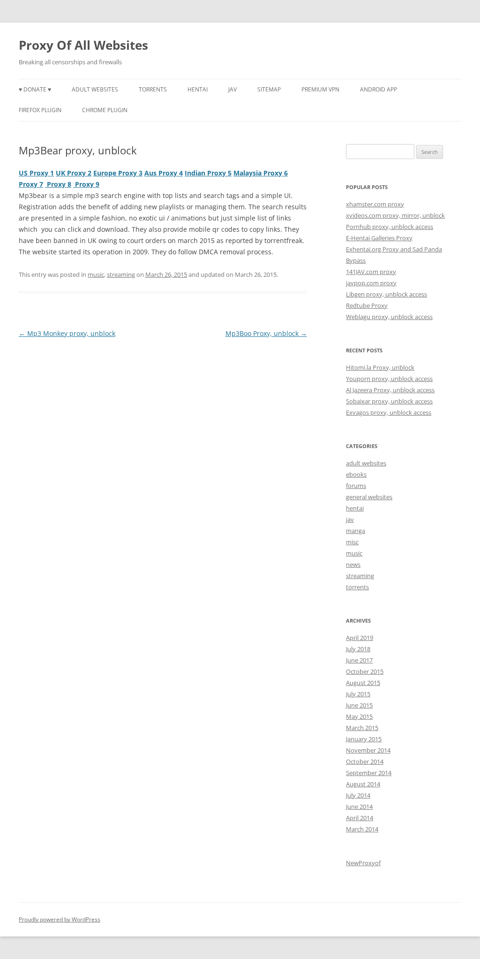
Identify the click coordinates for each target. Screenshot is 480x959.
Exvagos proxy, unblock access (388, 412)
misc (352, 542)
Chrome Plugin (105, 110)
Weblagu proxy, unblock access (389, 316)
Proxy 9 (86, 184)
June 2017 (359, 660)
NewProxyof (363, 863)
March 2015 (362, 727)
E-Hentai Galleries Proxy (379, 238)
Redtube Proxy (367, 305)
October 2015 (364, 671)
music (96, 274)
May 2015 (359, 716)
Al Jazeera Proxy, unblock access (390, 390)
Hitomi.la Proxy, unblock (380, 367)
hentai (198, 89)
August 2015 (363, 682)
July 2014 (358, 795)
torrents (153, 89)
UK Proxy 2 (73, 172)
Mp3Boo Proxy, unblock (266, 333)
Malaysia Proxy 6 (260, 172)
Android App (378, 89)
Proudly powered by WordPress (59, 919)
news (353, 564)
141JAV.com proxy (371, 271)
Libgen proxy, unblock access (386, 294)
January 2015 (364, 739)
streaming (121, 274)
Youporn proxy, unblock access (389, 378)
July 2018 (358, 649)
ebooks (356, 474)
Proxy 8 (58, 184)
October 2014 (364, 761)
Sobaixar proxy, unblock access (389, 401)
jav (232, 89)
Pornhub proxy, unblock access (389, 226)
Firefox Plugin (40, 110)
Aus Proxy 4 (163, 172)
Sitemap (269, 89)
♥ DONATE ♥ (35, 89)
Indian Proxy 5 (208, 172)
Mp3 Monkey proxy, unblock (67, 333)
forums (356, 485)
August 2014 (363, 784)
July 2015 (358, 694)
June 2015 (359, 705)
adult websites (95, 89)
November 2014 (368, 750)
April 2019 (359, 637)
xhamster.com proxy (375, 204)
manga (355, 530)
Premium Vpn (320, 89)
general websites (369, 497)
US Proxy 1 (36, 172)
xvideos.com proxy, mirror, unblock (395, 215)
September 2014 (368, 773)
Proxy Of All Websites (83, 45)
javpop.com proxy (371, 283)
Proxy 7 (31, 184)
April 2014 (359, 818)
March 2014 (362, 829)
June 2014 (359, 806)
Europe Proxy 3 (117, 172)
